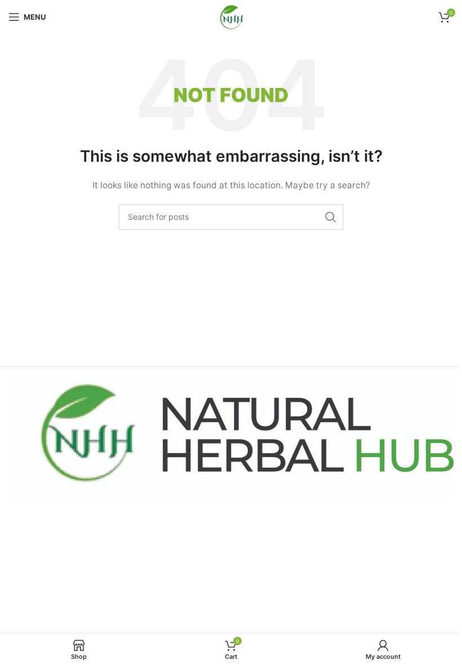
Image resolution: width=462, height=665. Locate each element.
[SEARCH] (331, 217)
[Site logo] (231, 16)
